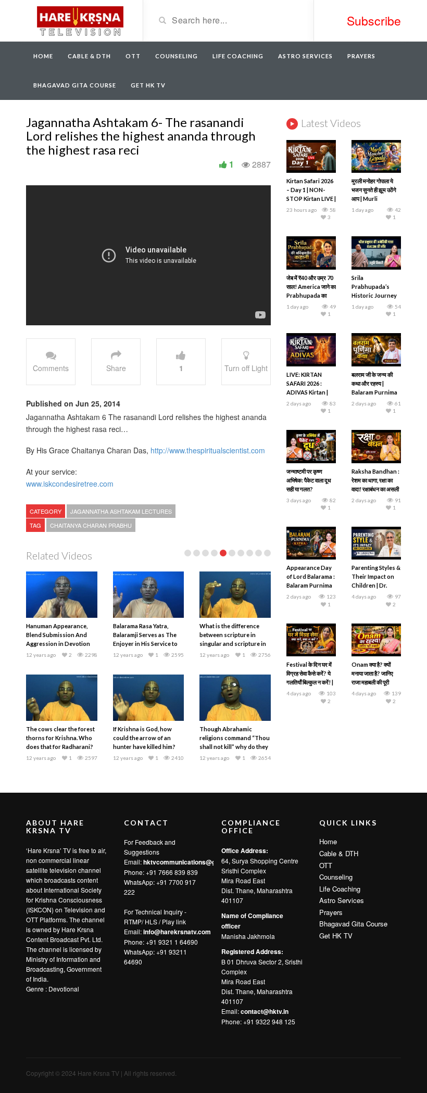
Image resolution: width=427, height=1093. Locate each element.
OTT (133, 56)
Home (43, 56)
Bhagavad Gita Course (74, 85)
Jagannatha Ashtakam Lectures (121, 511)
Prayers (361, 56)
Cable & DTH (89, 56)
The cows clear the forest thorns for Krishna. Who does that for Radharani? (60, 738)
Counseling (176, 56)
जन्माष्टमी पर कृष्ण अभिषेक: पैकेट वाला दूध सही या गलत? (308, 480)
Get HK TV (148, 85)
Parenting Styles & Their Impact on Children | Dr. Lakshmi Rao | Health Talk (375, 585)
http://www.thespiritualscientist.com (206, 450)
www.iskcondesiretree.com (70, 483)
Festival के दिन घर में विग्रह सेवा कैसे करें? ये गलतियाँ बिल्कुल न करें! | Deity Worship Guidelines (309, 682)
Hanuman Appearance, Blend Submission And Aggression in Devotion (58, 634)
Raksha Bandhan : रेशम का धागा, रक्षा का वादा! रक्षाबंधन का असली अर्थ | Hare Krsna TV (375, 489)
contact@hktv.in (264, 1011)
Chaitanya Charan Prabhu (91, 525)
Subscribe (374, 20)
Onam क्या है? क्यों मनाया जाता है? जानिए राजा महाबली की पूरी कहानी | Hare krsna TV (374, 682)
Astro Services (305, 56)
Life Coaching (237, 56)
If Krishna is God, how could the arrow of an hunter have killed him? (144, 738)
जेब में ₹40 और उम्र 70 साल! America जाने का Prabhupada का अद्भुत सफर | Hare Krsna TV (311, 295)
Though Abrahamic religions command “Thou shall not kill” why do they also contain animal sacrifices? (234, 747)
